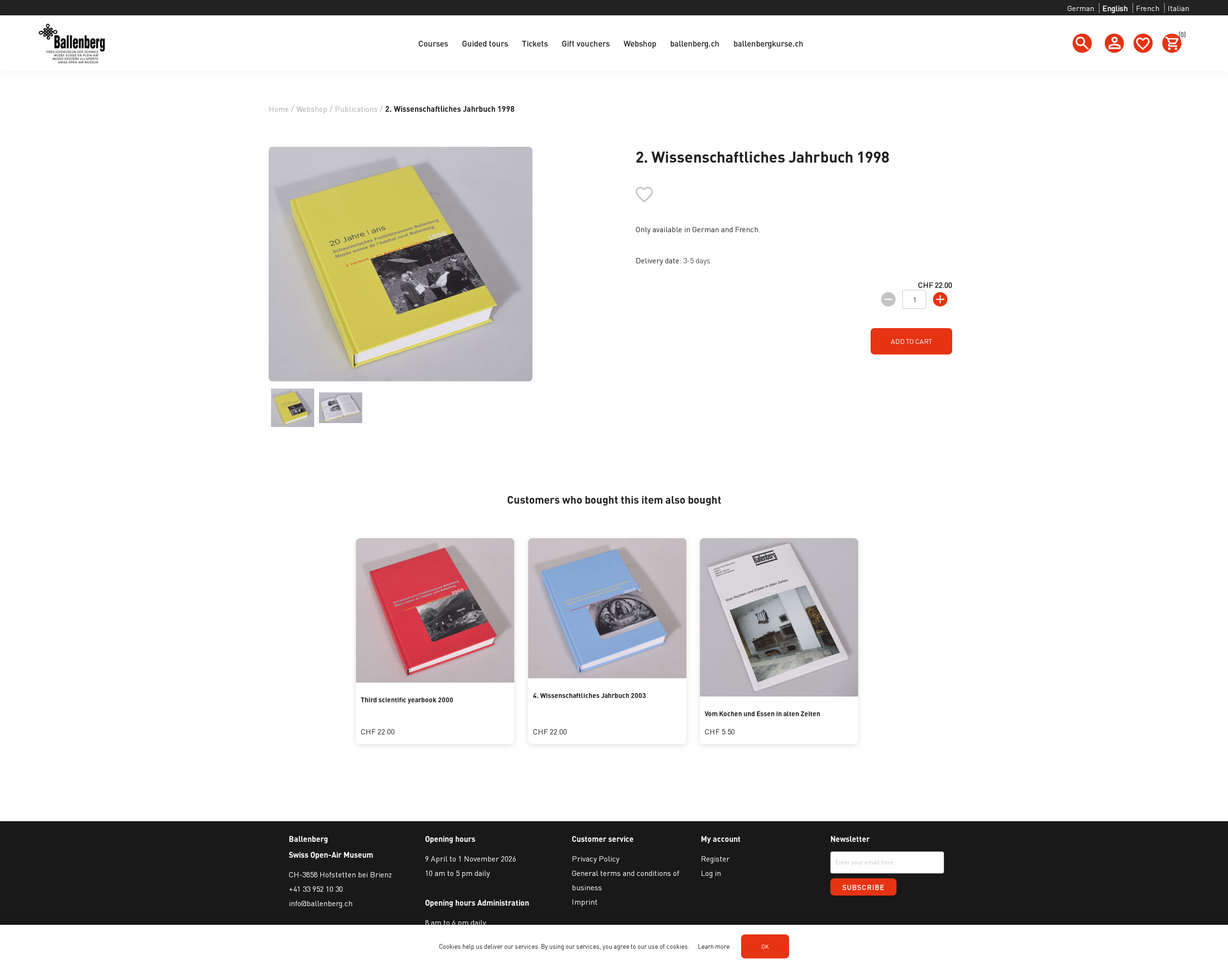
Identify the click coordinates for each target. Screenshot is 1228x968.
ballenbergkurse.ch (768, 43)
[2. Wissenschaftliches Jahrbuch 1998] (292, 407)
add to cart (911, 341)
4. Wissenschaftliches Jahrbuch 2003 (589, 695)
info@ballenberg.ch (321, 903)
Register (715, 858)
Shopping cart (1180, 36)
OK (765, 946)
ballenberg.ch (695, 43)
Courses (433, 43)
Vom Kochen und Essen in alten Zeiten (762, 713)
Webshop (640, 43)
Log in (711, 873)
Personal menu (1114, 43)
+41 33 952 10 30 (316, 889)
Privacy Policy (595, 858)
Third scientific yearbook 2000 (407, 699)
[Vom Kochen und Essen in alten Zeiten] (779, 693)
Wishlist (1143, 43)
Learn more (714, 946)
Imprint (585, 902)
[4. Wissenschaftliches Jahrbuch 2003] (607, 675)
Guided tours (485, 43)
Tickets (535, 43)
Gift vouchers (586, 43)
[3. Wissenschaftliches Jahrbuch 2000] (435, 679)
